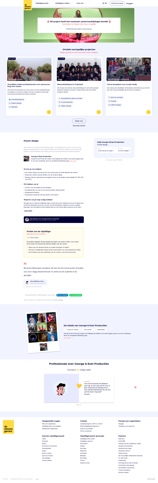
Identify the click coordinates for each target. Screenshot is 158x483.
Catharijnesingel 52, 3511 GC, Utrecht (91, 424)
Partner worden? (123, 472)
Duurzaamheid (46, 448)
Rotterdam (83, 458)
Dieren (44, 444)
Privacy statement (86, 431)
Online (44, 439)
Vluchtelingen (46, 458)
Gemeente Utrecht (124, 451)
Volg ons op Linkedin (86, 429)
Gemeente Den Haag (124, 448)
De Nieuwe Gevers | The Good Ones (22, 479)
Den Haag (83, 448)
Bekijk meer (79, 121)
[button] (136, 388)
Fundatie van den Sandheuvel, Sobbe (129, 444)
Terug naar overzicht (79, 125)
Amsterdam (84, 444)
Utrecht (82, 460)
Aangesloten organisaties (50, 429)
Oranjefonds (122, 460)
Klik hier (120, 160)
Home (26, 300)
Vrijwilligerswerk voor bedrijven (51, 426)
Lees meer (67, 338)
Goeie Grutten (122, 453)
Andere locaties (85, 463)
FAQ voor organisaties (49, 424)
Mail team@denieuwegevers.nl (89, 426)
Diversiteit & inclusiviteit (49, 446)
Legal (37, 479)
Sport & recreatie (47, 456)
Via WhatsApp (76, 295)
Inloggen (129, 3)
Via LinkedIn (63, 295)
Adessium (121, 439)
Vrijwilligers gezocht (86, 441)
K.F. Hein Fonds (122, 458)
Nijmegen (83, 456)
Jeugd (44, 451)
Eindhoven (83, 451)
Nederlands (151, 479)
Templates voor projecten (126, 426)
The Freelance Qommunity (126, 468)
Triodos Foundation (124, 470)
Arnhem (82, 446)
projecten (32, 300)
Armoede (45, 441)
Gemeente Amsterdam (125, 446)
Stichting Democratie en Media (128, 463)
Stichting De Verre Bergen (126, 465)
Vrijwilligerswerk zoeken (87, 439)
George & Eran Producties (44, 300)
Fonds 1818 (121, 441)
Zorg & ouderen (47, 460)
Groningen (83, 453)
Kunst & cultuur (47, 453)
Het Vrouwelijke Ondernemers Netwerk (130, 456)
